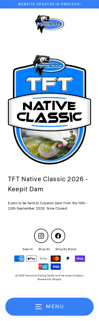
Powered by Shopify (49, 279)
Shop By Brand (65, 249)
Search (28, 249)
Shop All (44, 249)
